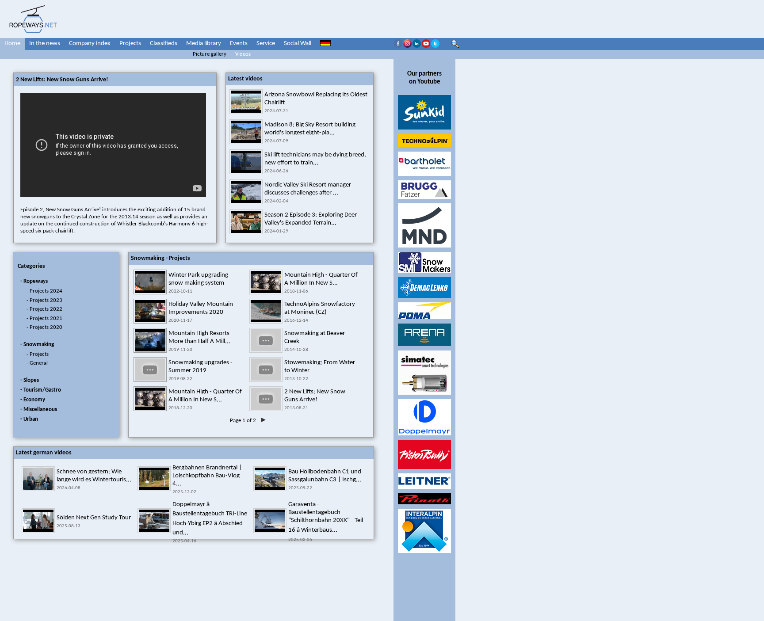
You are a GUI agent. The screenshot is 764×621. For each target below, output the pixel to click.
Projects (130, 43)
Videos (243, 54)
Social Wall (297, 43)
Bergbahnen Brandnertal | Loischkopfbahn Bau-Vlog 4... (207, 476)
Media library (203, 43)
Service (265, 43)
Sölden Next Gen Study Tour (94, 517)
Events (239, 43)
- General (37, 363)
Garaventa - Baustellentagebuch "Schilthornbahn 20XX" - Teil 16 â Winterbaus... (325, 517)
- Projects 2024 (44, 291)
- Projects (38, 354)
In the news (44, 43)
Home (12, 43)
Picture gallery (209, 54)
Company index (90, 43)
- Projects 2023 (44, 300)
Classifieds (163, 43)
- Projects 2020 (44, 327)
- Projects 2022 (44, 309)
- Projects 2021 (44, 318)
